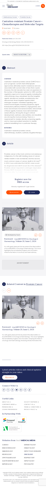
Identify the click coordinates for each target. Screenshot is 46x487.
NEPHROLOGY (7, 464)
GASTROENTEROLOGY (10, 461)
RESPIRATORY (29, 458)
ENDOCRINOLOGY (9, 448)
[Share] (4, 33)
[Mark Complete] (8, 33)
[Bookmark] (13, 33)
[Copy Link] (18, 33)
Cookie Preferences (9, 409)
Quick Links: (6, 55)
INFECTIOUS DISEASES (32, 451)
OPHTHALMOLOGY (9, 458)
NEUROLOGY (7, 454)
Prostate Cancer (25, 17)
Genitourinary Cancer (10, 17)
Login (38, 6)
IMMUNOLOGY (7, 451)
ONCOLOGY (28, 454)
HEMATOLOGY (29, 448)
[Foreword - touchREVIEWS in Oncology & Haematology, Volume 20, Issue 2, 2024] (23, 307)
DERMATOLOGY (30, 445)
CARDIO (5, 445)
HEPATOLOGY (29, 461)
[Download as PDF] (23, 33)
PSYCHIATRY (29, 464)
